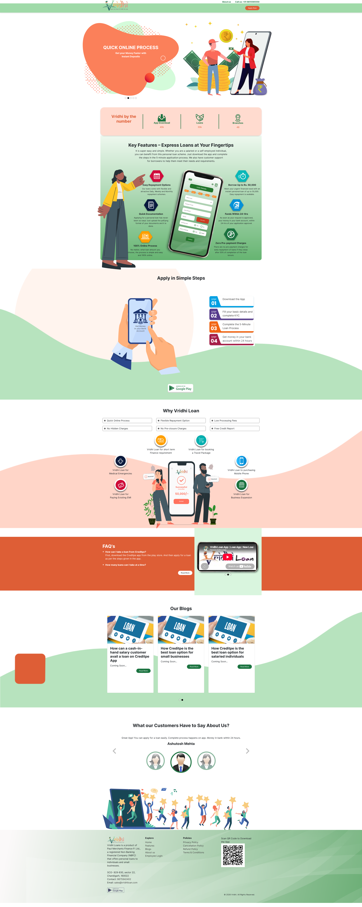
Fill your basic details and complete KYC (238, 313)
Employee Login (153, 859)
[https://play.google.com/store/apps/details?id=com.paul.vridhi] (115, 893)
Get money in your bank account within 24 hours (237, 338)
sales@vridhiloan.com (125, 886)
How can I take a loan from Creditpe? (125, 551)
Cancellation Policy (193, 849)
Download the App (234, 299)
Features (149, 849)
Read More (185, 573)
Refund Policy (190, 852)
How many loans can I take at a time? (125, 564)
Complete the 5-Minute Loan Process (236, 326)
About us (226, 2)
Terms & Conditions (193, 856)
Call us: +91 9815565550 (247, 2)
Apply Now (252, 8)
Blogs (148, 852)
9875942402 (124, 882)
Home (148, 845)
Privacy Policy (190, 845)
